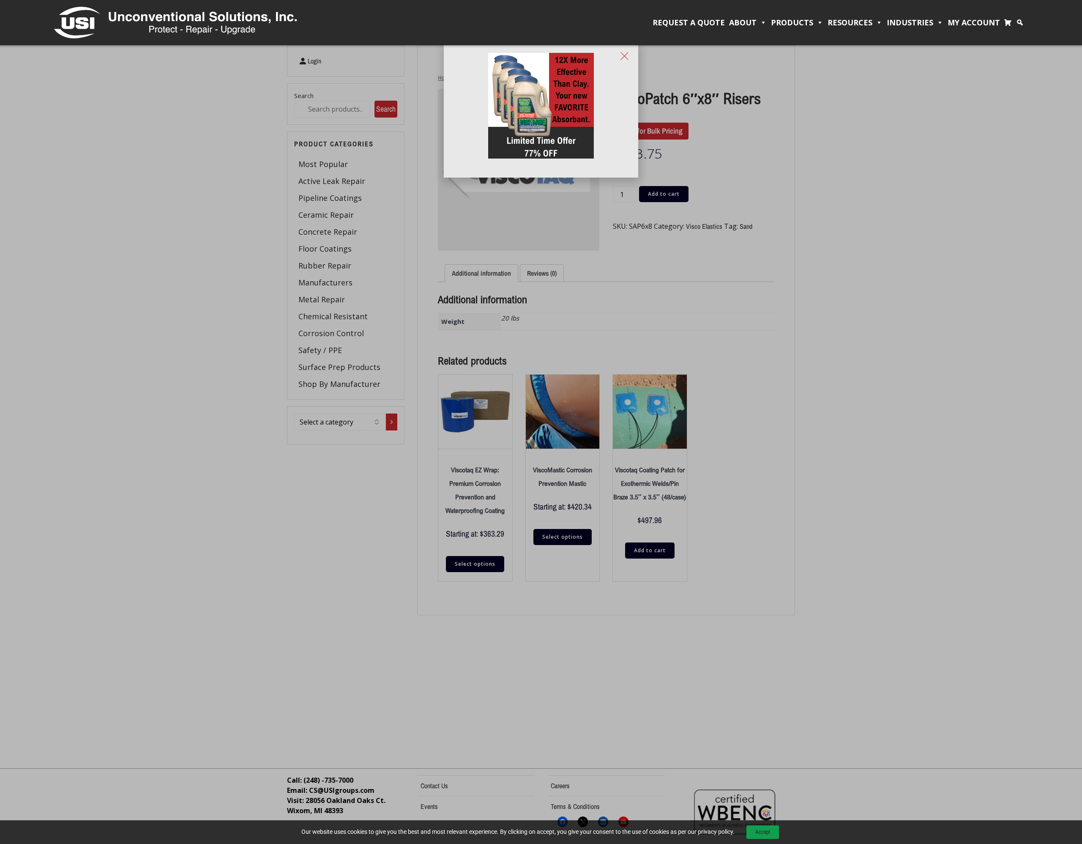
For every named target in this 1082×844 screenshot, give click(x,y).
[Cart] (1010, 22)
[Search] (1022, 22)
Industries (910, 22)
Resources (850, 22)
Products (792, 22)
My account (974, 22)
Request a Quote (689, 22)
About (743, 22)
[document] (541, 422)
